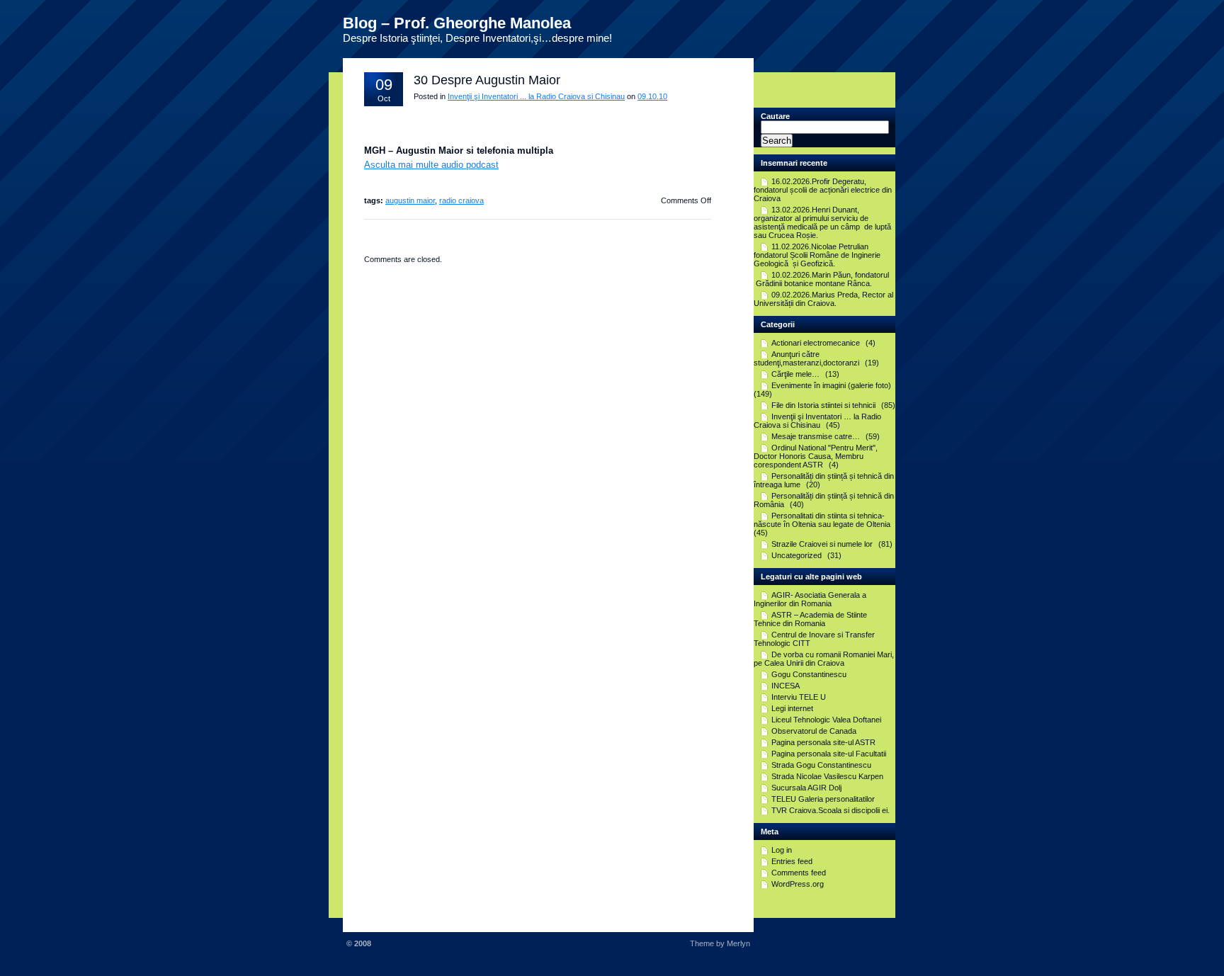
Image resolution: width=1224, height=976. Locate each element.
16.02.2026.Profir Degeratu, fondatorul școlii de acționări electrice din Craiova (823, 190)
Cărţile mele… (795, 374)
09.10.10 (652, 96)
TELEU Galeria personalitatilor (823, 799)
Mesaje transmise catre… (815, 436)
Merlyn (738, 943)
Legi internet (792, 708)
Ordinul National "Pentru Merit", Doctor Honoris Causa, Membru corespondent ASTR (816, 456)
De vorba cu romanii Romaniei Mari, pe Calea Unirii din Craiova (824, 658)
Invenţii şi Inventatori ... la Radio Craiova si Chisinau (536, 96)
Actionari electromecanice (815, 343)
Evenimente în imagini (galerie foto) (831, 385)
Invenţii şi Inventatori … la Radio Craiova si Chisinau (817, 420)
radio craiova (461, 200)
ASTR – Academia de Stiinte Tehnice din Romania (810, 619)
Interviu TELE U (798, 697)
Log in (781, 850)
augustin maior (410, 200)
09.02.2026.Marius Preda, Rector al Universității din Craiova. (823, 298)
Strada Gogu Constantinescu (821, 765)
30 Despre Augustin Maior (487, 80)
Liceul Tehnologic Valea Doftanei (826, 719)
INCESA (785, 685)
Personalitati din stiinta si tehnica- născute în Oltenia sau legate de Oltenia (822, 519)
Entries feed (791, 861)
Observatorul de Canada (813, 731)
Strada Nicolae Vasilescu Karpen (827, 776)
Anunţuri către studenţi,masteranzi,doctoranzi (806, 358)
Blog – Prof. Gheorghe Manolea (457, 23)
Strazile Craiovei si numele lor (822, 544)
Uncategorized (796, 555)
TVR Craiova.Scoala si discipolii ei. (830, 810)
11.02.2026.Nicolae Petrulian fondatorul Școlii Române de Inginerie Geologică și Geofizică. (817, 255)
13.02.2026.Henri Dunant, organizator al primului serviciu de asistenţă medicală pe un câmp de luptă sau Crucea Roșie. (822, 222)
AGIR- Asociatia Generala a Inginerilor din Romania (810, 599)
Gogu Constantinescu (808, 674)
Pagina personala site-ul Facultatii (828, 753)
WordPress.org (797, 884)
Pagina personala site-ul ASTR (823, 742)
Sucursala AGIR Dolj (806, 787)
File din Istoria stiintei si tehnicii (823, 405)
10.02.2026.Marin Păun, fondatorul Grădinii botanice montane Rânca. (821, 279)
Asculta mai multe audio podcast (431, 164)
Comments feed (798, 872)
